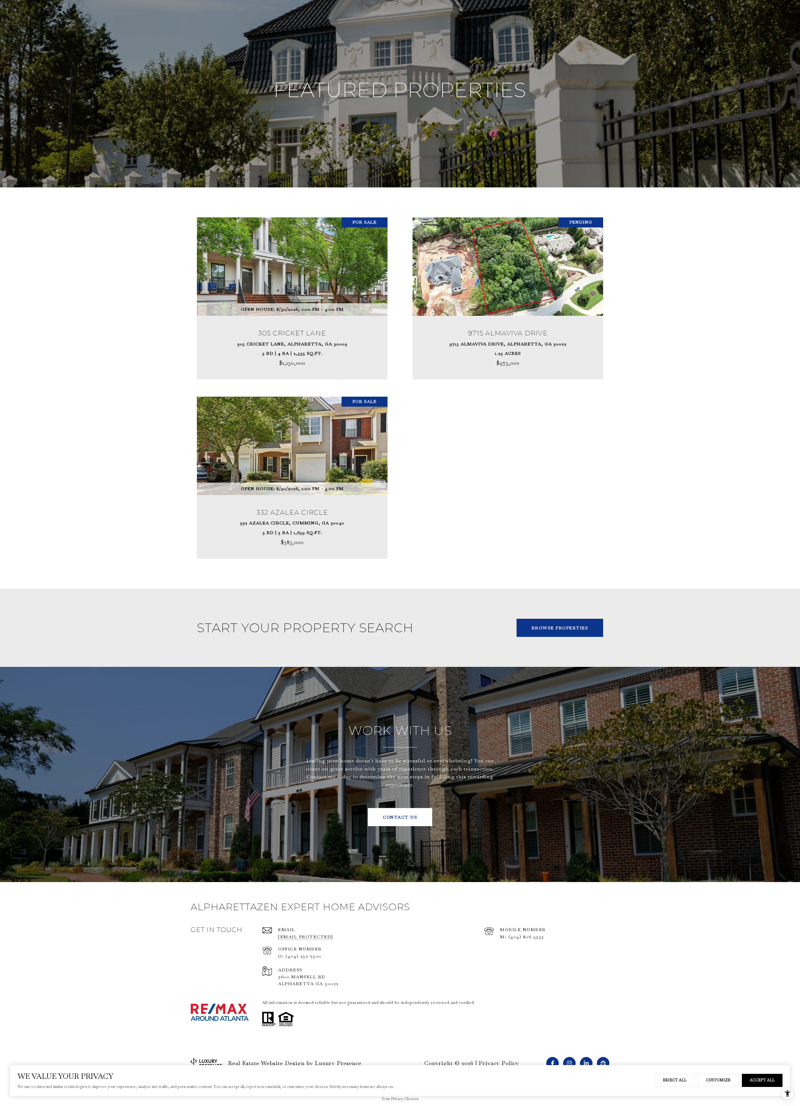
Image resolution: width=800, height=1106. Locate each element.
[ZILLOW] (603, 1063)
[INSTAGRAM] (569, 1063)
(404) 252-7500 (304, 956)
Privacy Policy (499, 1063)
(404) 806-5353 (526, 937)
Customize (718, 1080)
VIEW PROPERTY (292, 295)
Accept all (762, 1080)
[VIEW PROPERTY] (292, 289)
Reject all (675, 1080)
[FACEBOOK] (552, 1063)
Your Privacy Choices (400, 1098)
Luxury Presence (338, 1063)
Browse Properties (560, 628)
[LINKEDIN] (586, 1063)
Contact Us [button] (400, 817)
